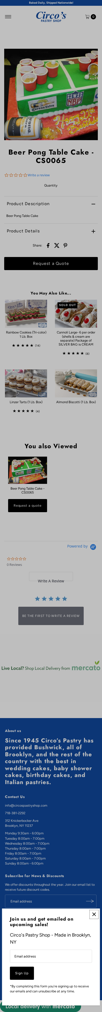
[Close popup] (94, 914)
